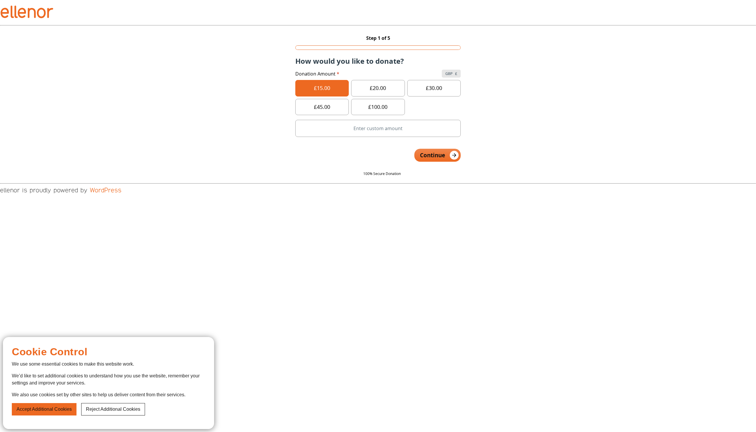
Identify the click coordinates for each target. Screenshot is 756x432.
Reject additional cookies (113, 409)
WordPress (105, 190)
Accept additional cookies (44, 409)
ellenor (26, 12)
